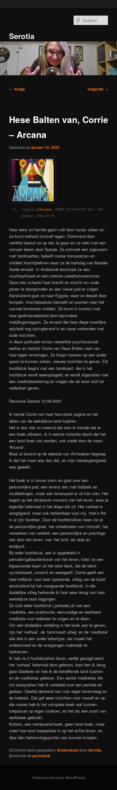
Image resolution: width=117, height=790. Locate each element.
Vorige (17, 89)
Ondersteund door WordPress (58, 777)
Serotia (21, 36)
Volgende (97, 89)
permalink (41, 755)
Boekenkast (68, 750)
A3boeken (43, 209)
